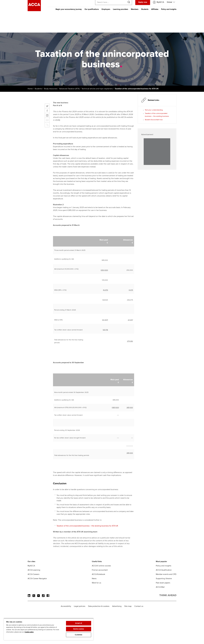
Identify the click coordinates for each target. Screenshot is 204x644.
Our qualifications (92, 9)
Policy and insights (168, 9)
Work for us (96, 583)
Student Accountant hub (154, 120)
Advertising (116, 606)
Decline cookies (78, 629)
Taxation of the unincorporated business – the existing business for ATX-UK (87, 526)
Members (134, 9)
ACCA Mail (160, 587)
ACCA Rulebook (98, 574)
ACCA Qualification (164, 570)
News (94, 578)
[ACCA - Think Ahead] (34, 10)
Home (30, 89)
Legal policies (79, 606)
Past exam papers (163, 583)
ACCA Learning (34, 570)
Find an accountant (100, 570)
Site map (128, 606)
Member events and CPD (166, 574)
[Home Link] (167, 596)
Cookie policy (29, 632)
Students (144, 9)
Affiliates (154, 9)
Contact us (138, 606)
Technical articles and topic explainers (97, 89)
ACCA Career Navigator (37, 578)
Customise (78, 635)
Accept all (78, 623)
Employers (106, 9)
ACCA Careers (33, 574)
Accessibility (66, 606)
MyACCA (31, 566)
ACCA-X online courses (101, 566)
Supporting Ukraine (164, 578)
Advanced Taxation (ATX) (69, 89)
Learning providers (120, 9)
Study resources (50, 89)
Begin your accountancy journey (69, 9)
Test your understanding (154, 110)
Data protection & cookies (98, 606)
